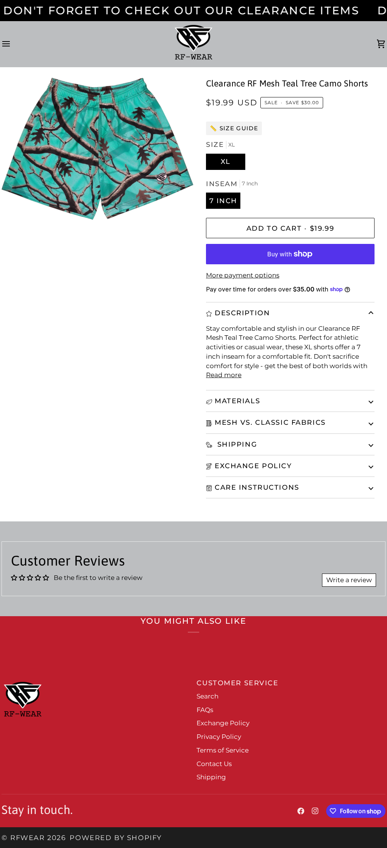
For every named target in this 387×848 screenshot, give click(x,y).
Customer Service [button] (237, 683)
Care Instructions (257, 487)
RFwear (27, 838)
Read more (223, 375)
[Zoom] (15, 205)
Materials (237, 401)
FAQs (205, 710)
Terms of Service (223, 750)
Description (242, 313)
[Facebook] (300, 811)
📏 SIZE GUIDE (234, 128)
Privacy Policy (219, 736)
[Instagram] (315, 811)
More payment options (242, 275)
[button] (97, 680)
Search (207, 696)
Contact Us (214, 764)
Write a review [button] (349, 580)
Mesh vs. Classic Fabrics (270, 422)
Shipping (236, 444)
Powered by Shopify (115, 838)
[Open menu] (13, 44)
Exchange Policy (253, 466)
